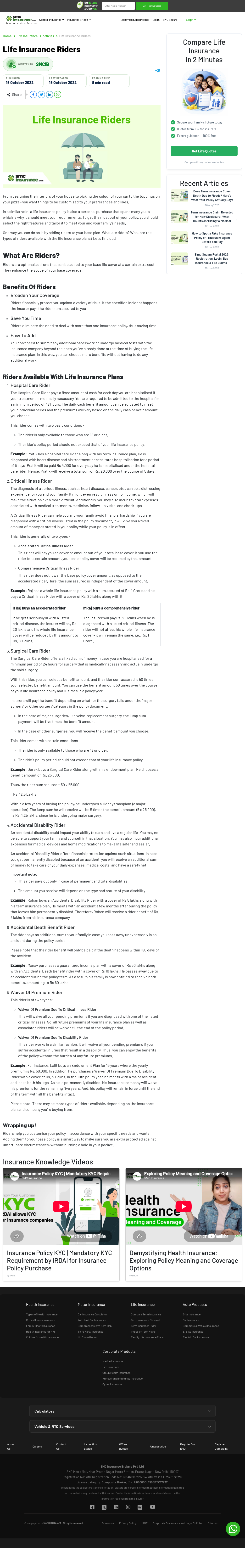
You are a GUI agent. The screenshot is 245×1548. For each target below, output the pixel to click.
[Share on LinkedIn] (49, 94)
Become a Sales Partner (135, 19)
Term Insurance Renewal (145, 1320)
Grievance (108, 1523)
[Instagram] (128, 1507)
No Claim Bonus (87, 1337)
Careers (37, 1446)
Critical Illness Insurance (40, 1320)
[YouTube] (153, 1507)
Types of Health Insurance (41, 1314)
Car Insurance (191, 1320)
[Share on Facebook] (33, 94)
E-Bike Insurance (193, 1331)
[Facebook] (92, 1507)
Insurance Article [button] (77, 19)
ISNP (145, 1523)
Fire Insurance (110, 1367)
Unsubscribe (158, 1446)
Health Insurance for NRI (40, 1331)
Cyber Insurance (112, 1384)
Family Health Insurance (40, 1325)
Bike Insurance (191, 1314)
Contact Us (61, 1446)
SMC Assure (170, 19)
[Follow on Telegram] (157, 70)
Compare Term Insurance (146, 1314)
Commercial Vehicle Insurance (201, 1325)
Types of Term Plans (143, 1331)
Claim (156, 19)
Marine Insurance (112, 1361)
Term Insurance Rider (143, 1325)
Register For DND (187, 1446)
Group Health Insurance (116, 1372)
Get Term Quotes (152, 5)
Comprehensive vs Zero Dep (95, 1325)
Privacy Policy (127, 1523)
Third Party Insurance (90, 1331)
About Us (11, 1446)
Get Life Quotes (204, 151)
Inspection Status (90, 1446)
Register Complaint (221, 1446)
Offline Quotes (123, 1446)
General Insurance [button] (50, 19)
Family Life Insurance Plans (147, 1337)
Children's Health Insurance (42, 1337)
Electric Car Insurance (196, 1337)
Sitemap (213, 1523)
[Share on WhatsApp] (57, 94)
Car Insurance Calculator (92, 1314)
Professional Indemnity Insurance (122, 1378)
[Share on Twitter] (41, 94)
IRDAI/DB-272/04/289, (138, 1477)
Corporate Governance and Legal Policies (178, 1523)
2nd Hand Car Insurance (92, 1320)
